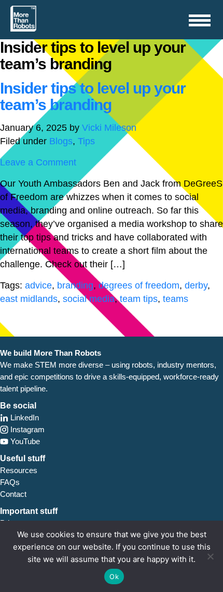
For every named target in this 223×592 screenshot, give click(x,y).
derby (196, 285)
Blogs (61, 141)
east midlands (29, 299)
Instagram (26, 429)
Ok (114, 576)
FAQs (10, 482)
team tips (139, 299)
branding (75, 285)
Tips (86, 141)
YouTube (24, 441)
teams (175, 299)
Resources (18, 470)
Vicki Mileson (109, 128)
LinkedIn (23, 417)
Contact (13, 494)
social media (89, 299)
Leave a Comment (38, 162)
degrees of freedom (139, 285)
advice (38, 285)
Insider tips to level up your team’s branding (93, 96)
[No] (210, 556)
